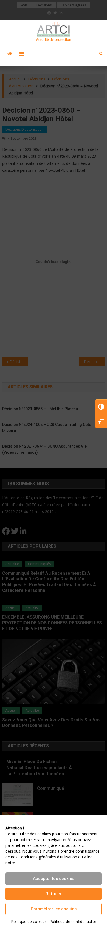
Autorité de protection (53, 39)
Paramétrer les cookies (54, 908)
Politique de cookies (29, 921)
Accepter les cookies (53, 878)
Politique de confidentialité (72, 921)
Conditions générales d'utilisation (48, 857)
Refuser (53, 893)
